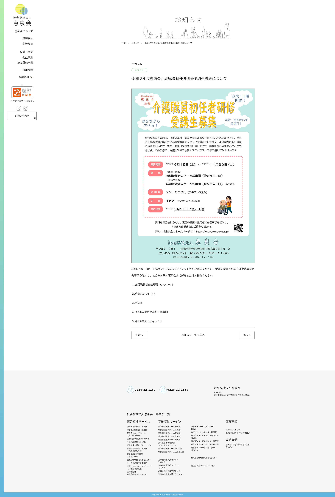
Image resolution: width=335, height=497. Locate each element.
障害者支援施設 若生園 (137, 430)
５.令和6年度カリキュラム (147, 321)
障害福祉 (28, 38)
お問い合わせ (22, 115)
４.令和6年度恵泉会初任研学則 (150, 312)
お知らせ (135, 43)
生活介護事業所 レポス (136, 442)
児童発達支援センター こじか (139, 445)
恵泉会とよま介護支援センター (171, 474)
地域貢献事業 (25, 62)
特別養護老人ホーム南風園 (169, 440)
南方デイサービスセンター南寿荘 (205, 441)
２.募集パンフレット (144, 293)
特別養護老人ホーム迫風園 (169, 436)
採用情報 (28, 69)
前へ (140, 335)
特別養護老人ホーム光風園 (169, 426)
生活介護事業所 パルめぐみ (138, 439)
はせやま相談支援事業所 (137, 463)
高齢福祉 (28, 43)
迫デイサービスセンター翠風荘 (204, 432)
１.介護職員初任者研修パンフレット (153, 284)
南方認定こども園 (233, 429)
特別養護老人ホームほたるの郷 (171, 452)
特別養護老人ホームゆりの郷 (170, 448)
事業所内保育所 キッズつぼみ (238, 433)
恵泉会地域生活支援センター (139, 460)
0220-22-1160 (145, 389)
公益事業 (28, 57)
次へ (245, 335)
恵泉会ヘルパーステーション (203, 466)
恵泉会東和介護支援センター (170, 471)
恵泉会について (24, 31)
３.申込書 (137, 302)
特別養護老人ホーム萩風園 (169, 433)
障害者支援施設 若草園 (137, 426)
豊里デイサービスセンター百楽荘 (205, 444)
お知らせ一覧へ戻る (193, 335)
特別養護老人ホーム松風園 (169, 430)
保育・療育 (26, 52)
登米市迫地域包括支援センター (204, 458)
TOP (124, 43)
